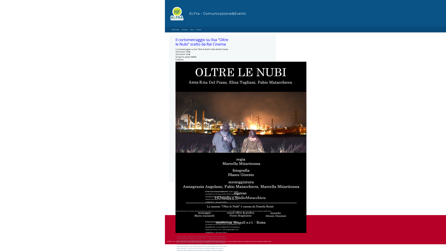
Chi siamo (185, 29)
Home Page (175, 29)
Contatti (198, 29)
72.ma (207, 238)
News (192, 29)
